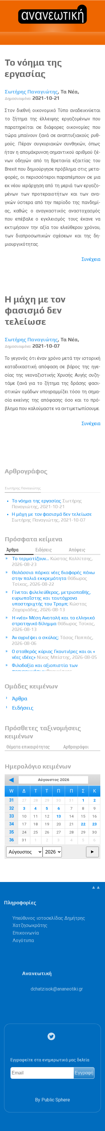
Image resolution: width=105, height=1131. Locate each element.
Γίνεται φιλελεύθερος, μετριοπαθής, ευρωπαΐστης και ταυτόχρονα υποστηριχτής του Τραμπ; (51, 600)
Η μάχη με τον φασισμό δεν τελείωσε (35, 310)
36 (11, 840)
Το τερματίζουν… (52, 561)
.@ (57, 989)
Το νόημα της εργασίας (33, 68)
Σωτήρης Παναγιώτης (31, 92)
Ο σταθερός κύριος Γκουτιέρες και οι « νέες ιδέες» (54, 654)
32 (11, 808)
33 (11, 816)
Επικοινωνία (26, 933)
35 (11, 832)
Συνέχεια (91, 259)
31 (11, 800)
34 (11, 824)
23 (94, 824)
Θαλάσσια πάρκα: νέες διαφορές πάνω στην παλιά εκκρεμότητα (53, 578)
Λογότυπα (23, 940)
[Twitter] (52, 1036)
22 (83, 824)
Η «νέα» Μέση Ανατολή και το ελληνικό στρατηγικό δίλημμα (53, 623)
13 (58, 816)
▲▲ (96, 887)
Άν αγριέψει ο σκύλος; (52, 640)
